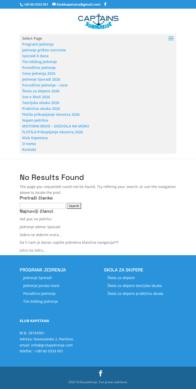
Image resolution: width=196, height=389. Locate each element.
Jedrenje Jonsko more (41, 285)
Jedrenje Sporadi (37, 277)
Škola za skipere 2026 (40, 91)
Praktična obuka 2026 (41, 108)
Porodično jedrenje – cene (45, 85)
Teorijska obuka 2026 (40, 102)
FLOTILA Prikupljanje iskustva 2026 (52, 131)
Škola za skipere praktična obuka (135, 293)
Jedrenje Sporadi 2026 (41, 79)
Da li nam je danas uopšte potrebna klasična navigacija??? (69, 242)
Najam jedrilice (35, 120)
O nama (29, 143)
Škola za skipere (121, 277)
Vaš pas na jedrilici (36, 219)
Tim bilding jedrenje (39, 61)
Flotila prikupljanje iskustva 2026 (51, 114)
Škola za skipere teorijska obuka (134, 285)
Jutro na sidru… (33, 250)
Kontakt (29, 149)
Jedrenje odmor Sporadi (40, 226)
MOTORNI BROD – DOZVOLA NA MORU (55, 126)
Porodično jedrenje (39, 67)
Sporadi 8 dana (35, 55)
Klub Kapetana (35, 137)
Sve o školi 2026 (36, 96)
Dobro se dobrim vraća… (41, 234)
